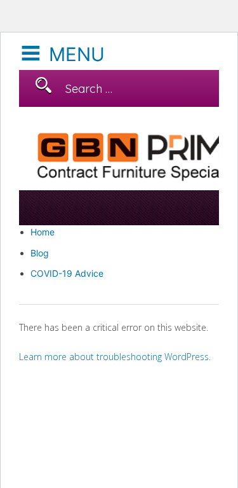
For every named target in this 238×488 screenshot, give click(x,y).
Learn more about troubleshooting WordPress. (115, 357)
